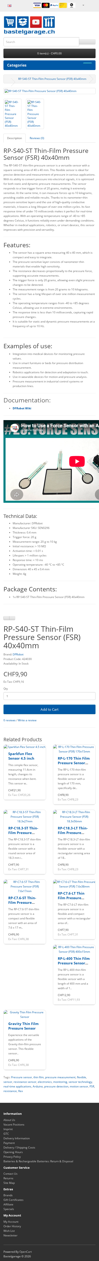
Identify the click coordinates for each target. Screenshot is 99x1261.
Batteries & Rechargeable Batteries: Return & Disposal (38, 1161)
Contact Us (10, 1174)
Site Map (9, 1183)
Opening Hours (13, 1152)
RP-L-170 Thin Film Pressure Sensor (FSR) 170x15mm (74, 763)
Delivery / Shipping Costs (19, 1147)
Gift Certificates (13, 1200)
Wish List (9, 1231)
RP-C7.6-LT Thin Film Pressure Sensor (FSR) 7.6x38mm (71, 900)
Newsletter (10, 1235)
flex (20, 1091)
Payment (9, 1143)
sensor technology (80, 1082)
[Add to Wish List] (6, 618)
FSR (92, 1086)
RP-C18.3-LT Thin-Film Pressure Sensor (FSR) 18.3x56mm (73, 835)
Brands (8, 1195)
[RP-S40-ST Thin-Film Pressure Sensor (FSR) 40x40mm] (49, 91)
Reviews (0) (37, 138)
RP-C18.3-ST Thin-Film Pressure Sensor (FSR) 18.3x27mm (23, 835)
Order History (12, 1226)
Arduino (38, 1086)
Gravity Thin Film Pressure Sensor (23, 1026)
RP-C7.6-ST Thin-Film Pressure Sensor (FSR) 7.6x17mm (22, 905)
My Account (10, 1222)
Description (14, 138)
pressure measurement (60, 1077)
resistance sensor (25, 1082)
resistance (10, 1091)
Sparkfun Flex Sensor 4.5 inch (21, 756)
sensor (7, 1082)
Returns (8, 1178)
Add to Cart (49, 709)
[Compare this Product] (12, 618)
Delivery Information (16, 1138)
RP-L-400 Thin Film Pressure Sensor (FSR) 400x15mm (74, 963)
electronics (45, 1082)
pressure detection (56, 1086)
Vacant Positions (13, 1124)
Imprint (8, 1129)
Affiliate (8, 1204)
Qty (5, 689)
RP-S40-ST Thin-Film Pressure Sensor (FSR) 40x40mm (52, 79)
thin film (38, 1077)
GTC (6, 1134)
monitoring (60, 1082)
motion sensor (79, 1086)
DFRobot (18, 654)
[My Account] (83, 5)
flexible (81, 1077)
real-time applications (17, 1086)
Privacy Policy (12, 1157)
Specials (8, 1209)
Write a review (27, 720)
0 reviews (9, 720)
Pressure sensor (21, 1077)
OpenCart (25, 1252)
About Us (9, 1120)
